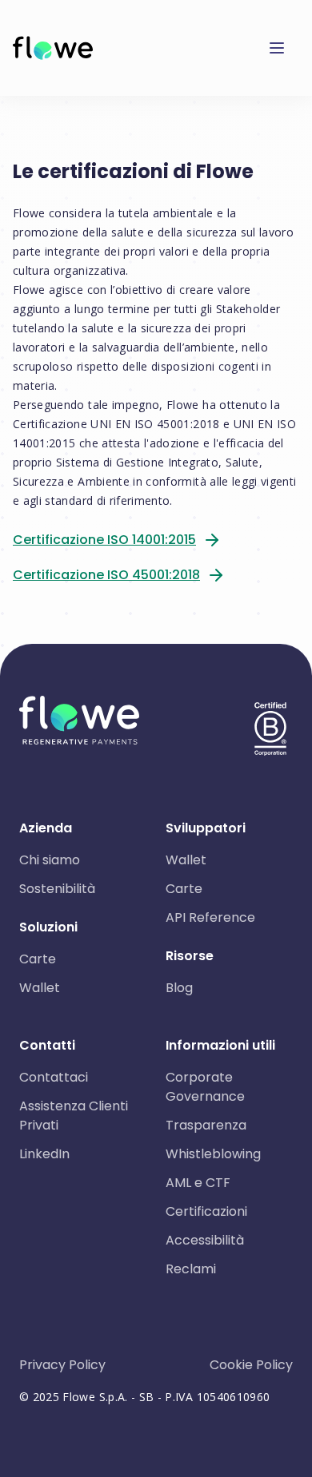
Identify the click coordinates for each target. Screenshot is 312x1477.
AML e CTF (198, 1182)
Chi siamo (49, 860)
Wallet (39, 988)
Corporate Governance (205, 1087)
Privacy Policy (62, 1365)
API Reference (210, 917)
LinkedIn (44, 1154)
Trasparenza (206, 1125)
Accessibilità (205, 1240)
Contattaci (53, 1077)
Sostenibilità (57, 888)
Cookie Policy (251, 1365)
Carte (37, 959)
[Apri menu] (283, 48)
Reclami (191, 1269)
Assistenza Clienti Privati (73, 1115)
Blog (179, 988)
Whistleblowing (213, 1154)
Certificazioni (206, 1211)
